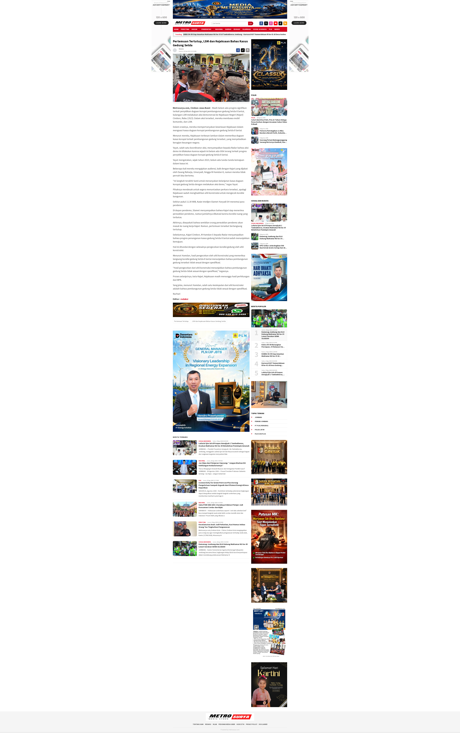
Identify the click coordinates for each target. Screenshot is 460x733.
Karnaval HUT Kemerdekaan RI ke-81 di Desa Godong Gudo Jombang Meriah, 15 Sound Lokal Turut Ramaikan (214, 34)
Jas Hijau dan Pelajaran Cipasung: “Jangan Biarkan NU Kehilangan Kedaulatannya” (222, 464)
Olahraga (246, 29)
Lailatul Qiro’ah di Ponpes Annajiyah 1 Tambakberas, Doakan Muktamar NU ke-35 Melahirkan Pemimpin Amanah (224, 444)
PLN (270, 29)
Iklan (215, 724)
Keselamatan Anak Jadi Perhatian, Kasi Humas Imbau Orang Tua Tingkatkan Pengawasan (222, 525)
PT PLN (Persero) (261, 426)
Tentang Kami (198, 724)
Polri (253, 118)
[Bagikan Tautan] (238, 50)
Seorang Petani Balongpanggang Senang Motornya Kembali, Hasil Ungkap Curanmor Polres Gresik (273, 141)
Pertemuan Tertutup (181, 321)
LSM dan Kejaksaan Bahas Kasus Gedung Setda (209, 321)
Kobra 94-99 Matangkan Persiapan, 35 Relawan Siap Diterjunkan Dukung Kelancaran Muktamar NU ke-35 (273, 346)
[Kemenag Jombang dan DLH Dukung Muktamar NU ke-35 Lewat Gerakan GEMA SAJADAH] (269, 318)
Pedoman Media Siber (226, 724)
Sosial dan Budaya (205, 441)
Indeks (277, 29)
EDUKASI (237, 29)
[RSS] (285, 23)
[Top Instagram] (271, 23)
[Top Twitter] (266, 23)
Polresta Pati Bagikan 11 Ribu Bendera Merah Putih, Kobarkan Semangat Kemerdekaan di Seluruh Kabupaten (273, 132)
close (168, 1)
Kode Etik (240, 724)
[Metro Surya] (190, 23)
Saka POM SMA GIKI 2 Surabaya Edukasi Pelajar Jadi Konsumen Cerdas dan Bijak (221, 506)
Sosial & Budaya (260, 29)
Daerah (228, 29)
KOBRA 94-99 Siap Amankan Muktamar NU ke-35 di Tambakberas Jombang (273, 355)
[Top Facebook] (261, 23)
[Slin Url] (243, 50)
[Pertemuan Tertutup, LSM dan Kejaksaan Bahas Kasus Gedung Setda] (211, 78)
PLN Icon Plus (260, 434)
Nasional (219, 29)
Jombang (258, 417)
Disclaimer (263, 724)
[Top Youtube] (276, 23)
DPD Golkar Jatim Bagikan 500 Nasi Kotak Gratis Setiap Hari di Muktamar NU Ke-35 (272, 247)
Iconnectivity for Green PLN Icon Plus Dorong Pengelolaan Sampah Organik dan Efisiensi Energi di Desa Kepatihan (224, 485)
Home (176, 29)
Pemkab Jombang (261, 421)
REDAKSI (208, 724)
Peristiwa (185, 29)
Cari (250, 23)
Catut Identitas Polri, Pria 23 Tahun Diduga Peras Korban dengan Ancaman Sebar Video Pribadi (269, 122)
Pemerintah (206, 29)
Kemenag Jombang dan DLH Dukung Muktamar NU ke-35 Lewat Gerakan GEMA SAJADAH (223, 545)
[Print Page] (248, 50)
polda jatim (259, 430)
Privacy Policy (251, 724)
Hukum (194, 29)
